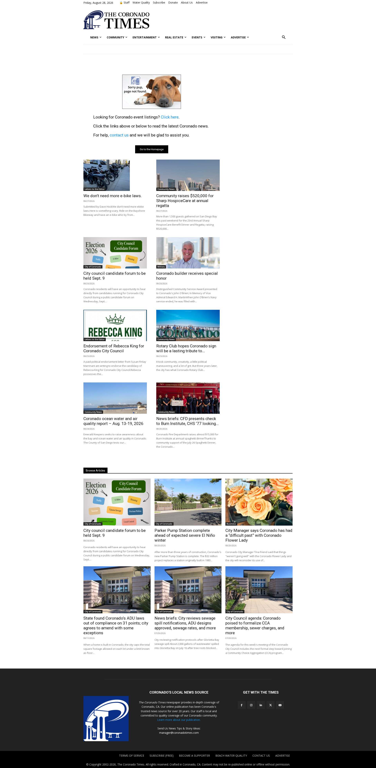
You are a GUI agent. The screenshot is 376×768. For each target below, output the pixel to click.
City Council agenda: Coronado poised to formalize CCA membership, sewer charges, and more (254, 625)
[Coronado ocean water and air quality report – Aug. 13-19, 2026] (115, 398)
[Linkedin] (261, 705)
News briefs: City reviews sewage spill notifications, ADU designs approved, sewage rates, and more (185, 623)
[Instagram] (251, 705)
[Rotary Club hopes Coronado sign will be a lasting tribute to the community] (188, 325)
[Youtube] (280, 705)
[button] (283, 37)
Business (231, 523)
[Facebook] (241, 705)
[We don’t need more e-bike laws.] (115, 175)
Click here (170, 117)
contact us (119, 135)
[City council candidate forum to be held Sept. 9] (115, 252)
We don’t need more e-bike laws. (112, 195)
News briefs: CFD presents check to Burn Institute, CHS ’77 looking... (187, 421)
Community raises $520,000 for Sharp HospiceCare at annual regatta (185, 200)
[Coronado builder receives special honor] (188, 252)
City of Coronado (93, 266)
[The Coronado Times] (116, 19)
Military (161, 266)
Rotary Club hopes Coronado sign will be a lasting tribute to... (186, 348)
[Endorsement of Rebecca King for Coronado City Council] (115, 325)
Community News (166, 189)
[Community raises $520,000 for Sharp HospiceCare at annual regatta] (188, 175)
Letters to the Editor (95, 189)
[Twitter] (270, 705)
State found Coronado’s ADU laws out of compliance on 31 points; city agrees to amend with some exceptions (115, 625)
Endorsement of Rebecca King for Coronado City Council (113, 348)
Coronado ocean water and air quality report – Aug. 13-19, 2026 (113, 421)
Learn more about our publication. (179, 720)
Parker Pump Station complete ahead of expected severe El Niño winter (185, 535)
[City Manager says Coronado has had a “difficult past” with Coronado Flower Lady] (259, 502)
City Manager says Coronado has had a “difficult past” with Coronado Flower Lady (258, 535)
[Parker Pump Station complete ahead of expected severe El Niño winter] (188, 502)
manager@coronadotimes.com (179, 733)
